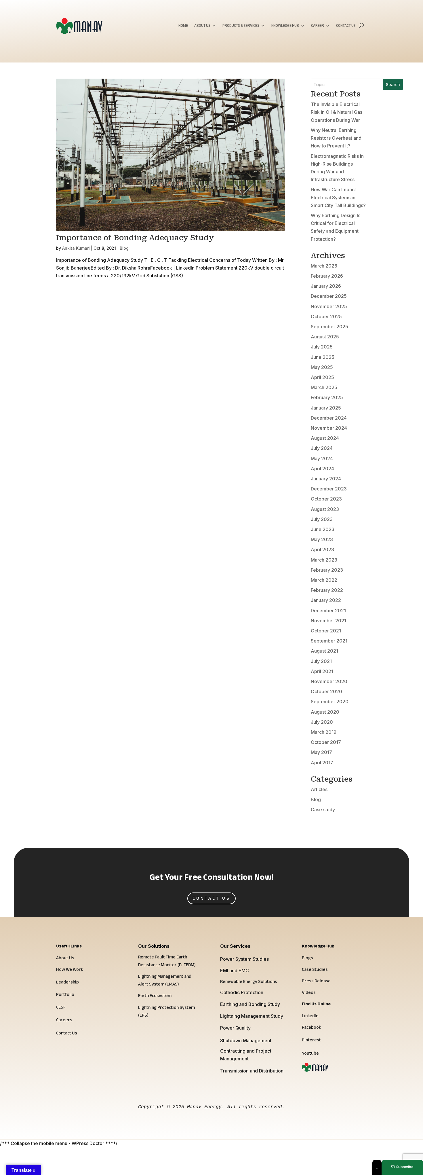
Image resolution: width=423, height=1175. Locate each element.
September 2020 (329, 701)
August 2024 (325, 438)
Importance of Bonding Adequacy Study (135, 237)
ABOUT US (202, 26)
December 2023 (329, 489)
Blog (124, 248)
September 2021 (329, 641)
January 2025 (326, 408)
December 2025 (329, 296)
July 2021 (321, 661)
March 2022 (324, 580)
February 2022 (327, 590)
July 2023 (322, 519)
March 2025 (324, 387)
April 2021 (322, 671)
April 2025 (322, 377)
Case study (323, 809)
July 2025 (322, 347)
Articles (319, 789)
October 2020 (326, 691)
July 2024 (322, 448)
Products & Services (240, 26)
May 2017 (321, 752)
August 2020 (325, 712)
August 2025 (325, 337)
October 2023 (326, 499)
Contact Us (346, 26)
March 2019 (323, 732)
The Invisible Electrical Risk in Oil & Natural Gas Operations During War (336, 112)
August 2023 (325, 509)
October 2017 (326, 742)
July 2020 (322, 722)
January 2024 (326, 479)
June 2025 (322, 357)
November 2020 (329, 681)
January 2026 (326, 286)
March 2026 (324, 266)
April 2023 (322, 549)
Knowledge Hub (285, 26)
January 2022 (326, 600)
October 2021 (326, 631)
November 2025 (329, 306)
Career (317, 26)
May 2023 (322, 539)
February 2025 (327, 397)
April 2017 (322, 762)
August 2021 (324, 651)
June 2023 (322, 529)
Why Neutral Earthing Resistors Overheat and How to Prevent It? (336, 138)
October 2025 (326, 316)
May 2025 (322, 367)
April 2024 (322, 468)
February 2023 (327, 570)
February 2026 (327, 276)
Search (393, 84)
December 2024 (329, 418)
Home (183, 26)
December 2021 (328, 610)
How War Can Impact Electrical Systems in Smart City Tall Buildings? (338, 197)
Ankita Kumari (76, 248)
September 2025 (329, 326)
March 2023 (324, 560)
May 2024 (322, 458)
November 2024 (329, 428)
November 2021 (328, 620)
